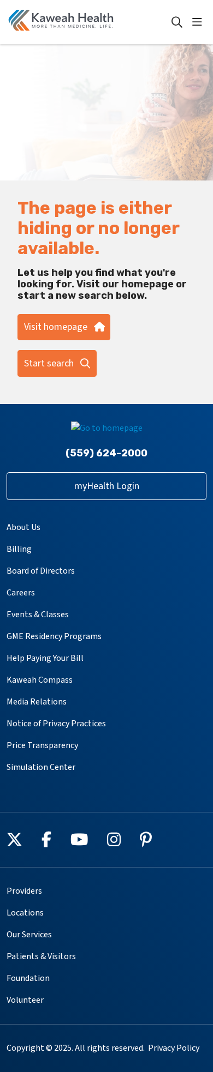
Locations (25, 913)
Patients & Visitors (41, 956)
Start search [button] (49, 363)
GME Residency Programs (54, 636)
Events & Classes (38, 615)
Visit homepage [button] (55, 327)
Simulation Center (41, 767)
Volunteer (25, 1000)
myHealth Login (106, 486)
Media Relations (37, 702)
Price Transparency (42, 745)
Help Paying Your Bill (45, 658)
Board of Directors (41, 571)
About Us (23, 527)
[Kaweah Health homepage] (88, 22)
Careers (21, 593)
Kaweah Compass (40, 680)
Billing (19, 549)
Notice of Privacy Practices (56, 724)
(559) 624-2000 (106, 453)
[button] (199, 22)
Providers (24, 891)
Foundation (28, 978)
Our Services (29, 935)
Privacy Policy (173, 1048)
